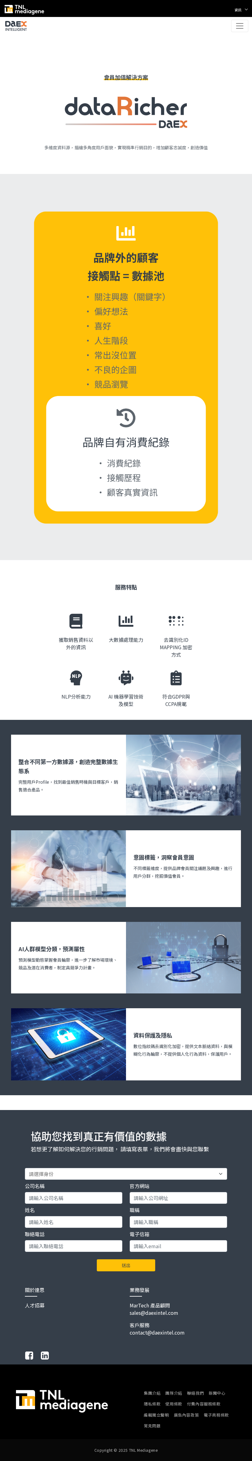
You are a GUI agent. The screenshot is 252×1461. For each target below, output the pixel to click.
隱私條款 (152, 1404)
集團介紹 (152, 1393)
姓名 (30, 1210)
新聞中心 (217, 1393)
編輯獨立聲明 (156, 1415)
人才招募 (35, 1305)
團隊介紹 (173, 1393)
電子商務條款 (216, 1415)
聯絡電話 (35, 1234)
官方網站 (139, 1186)
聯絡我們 (195, 1393)
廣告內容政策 (186, 1415)
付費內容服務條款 (204, 1404)
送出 (126, 1265)
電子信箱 (139, 1234)
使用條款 (173, 1404)
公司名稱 (35, 1186)
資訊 (238, 9)
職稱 (135, 1210)
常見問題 (152, 1426)
